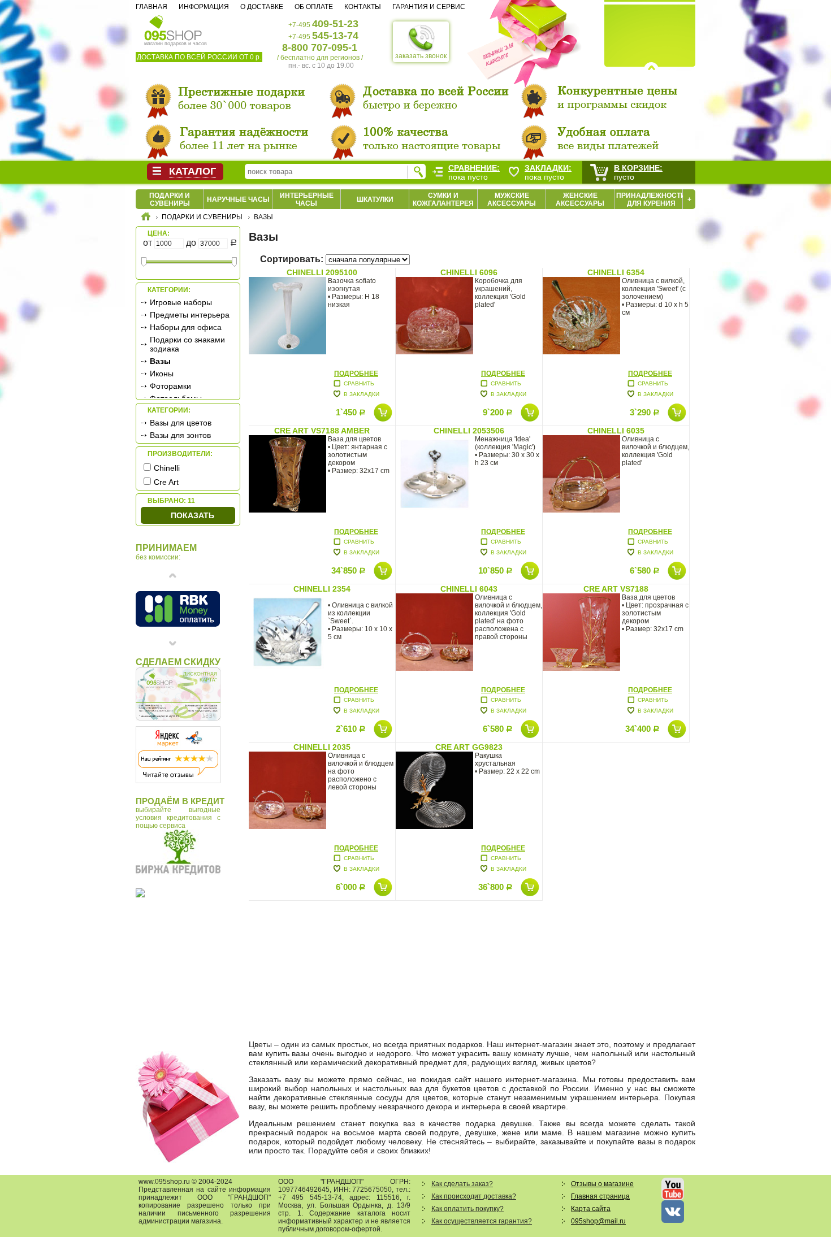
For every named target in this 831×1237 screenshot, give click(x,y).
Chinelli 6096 (468, 272)
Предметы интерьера (190, 314)
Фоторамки (170, 385)
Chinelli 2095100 (322, 272)
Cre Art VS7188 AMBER (322, 430)
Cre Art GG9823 (469, 747)
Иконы (162, 373)
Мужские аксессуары (511, 199)
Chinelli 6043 (468, 588)
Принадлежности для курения (651, 199)
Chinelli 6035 (615, 430)
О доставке (261, 7)
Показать (192, 515)
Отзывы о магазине (602, 1184)
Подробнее (356, 373)
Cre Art (166, 482)
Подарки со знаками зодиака (187, 344)
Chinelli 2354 (321, 588)
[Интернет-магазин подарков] (145, 218)
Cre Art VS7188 (615, 588)
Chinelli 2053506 (469, 430)
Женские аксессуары (580, 199)
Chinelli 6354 (615, 272)
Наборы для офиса (186, 327)
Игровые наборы (181, 302)
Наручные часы (238, 199)
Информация (204, 7)
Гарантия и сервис (428, 7)
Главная (151, 7)
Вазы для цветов (180, 422)
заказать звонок (421, 56)
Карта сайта (591, 1209)
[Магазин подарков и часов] (173, 27)
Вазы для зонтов (180, 435)
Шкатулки (375, 199)
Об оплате (314, 7)
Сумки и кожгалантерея (443, 199)
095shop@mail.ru (598, 1221)
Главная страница (600, 1196)
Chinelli (167, 467)
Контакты (362, 7)
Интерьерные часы (307, 199)
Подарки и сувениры (169, 199)
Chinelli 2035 (321, 747)
